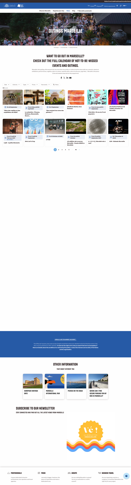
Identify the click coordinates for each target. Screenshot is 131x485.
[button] (121, 5)
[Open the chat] (126, 476)
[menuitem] (14, 6)
